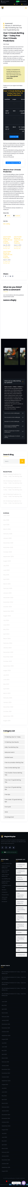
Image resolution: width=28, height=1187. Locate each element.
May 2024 (6, 629)
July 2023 (6, 675)
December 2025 (8, 543)
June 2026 (6, 515)
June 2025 (6, 570)
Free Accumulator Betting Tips (14, 762)
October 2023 (7, 661)
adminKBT (10, 23)
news (6, 812)
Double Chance (11, 356)
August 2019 (6, 721)
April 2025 (6, 579)
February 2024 (7, 643)
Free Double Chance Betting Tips (13, 774)
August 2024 (7, 616)
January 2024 (7, 648)
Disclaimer (4, 901)
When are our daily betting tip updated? (12, 381)
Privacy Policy (5, 894)
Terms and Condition (4, 898)
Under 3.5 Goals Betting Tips (6, 866)
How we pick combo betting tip (12, 417)
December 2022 (8, 707)
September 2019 (8, 716)
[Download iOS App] (13, 847)
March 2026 (6, 529)
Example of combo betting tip (11, 421)
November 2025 (8, 547)
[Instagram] (6, 847)
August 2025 (7, 561)
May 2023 (6, 684)
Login (16, 4)
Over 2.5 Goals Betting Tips (5, 871)
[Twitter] (9, 847)
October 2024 (7, 607)
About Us (4, 889)
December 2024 (8, 597)
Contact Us (4, 892)
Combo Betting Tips (7, 863)
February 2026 (7, 534)
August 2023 (7, 670)
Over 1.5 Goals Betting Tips (5, 875)
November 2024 (8, 602)
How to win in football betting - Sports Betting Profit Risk (12, 426)
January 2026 (7, 538)
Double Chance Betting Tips (6, 882)
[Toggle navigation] (26, 8)
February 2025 (7, 588)
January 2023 (7, 702)
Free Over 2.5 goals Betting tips (13, 788)
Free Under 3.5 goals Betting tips (13, 801)
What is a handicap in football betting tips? (11, 431)
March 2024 (7, 638)
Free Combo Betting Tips (12, 768)
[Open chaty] (24, 1183)
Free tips (7, 794)
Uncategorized (9, 817)
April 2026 (6, 525)
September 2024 (8, 611)
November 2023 (8, 657)
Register (25, 4)
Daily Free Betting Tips (12, 28)
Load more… (13, 136)
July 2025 (6, 566)
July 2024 (6, 620)
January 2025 (7, 593)
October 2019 (7, 711)
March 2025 (6, 584)
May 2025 (6, 575)
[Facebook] (2, 847)
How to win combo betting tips (12, 413)
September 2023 (8, 666)
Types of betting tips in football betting (12, 436)
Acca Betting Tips (6, 878)
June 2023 (6, 680)
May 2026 (6, 520)
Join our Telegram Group (12, 162)
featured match (9, 752)
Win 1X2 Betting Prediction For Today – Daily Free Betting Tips (14, 972)
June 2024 (6, 625)
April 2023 (6, 689)
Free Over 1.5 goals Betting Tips (13, 781)
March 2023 (6, 693)
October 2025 (7, 552)
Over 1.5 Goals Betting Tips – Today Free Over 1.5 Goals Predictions (13, 37)
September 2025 (8, 556)
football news (9, 757)
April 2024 (6, 634)
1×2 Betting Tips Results (12, 742)
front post (8, 807)
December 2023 (8, 652)
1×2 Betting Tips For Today (13, 737)
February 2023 (7, 698)
